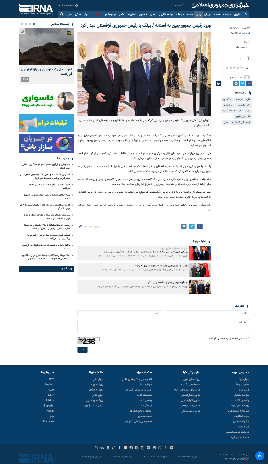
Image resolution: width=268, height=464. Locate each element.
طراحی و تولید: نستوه (233, 458)
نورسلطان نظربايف (241, 122)
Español (49, 406)
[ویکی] (102, 448)
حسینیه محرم (145, 416)
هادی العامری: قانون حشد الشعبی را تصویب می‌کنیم (48, 186)
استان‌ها (131, 14)
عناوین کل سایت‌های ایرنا (187, 390)
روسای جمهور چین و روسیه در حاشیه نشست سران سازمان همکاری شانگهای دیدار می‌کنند (146, 252)
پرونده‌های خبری (191, 379)
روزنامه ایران (96, 385)
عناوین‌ (237, 14)
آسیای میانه (240, 47)
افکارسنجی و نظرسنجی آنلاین (137, 379)
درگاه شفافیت (241, 416)
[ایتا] (137, 448)
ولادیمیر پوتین (243, 116)
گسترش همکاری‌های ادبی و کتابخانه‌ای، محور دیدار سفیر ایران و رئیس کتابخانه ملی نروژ (45, 176)
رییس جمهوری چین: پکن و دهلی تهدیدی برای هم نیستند (160, 266)
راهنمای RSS (242, 400)
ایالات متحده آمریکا (232, 111)
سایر (70, 14)
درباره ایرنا (244, 379)
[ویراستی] (125, 448)
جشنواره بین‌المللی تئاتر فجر (138, 421)
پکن (226, 122)
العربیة (51, 390)
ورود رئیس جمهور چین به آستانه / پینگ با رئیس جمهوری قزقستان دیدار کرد (145, 25)
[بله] (148, 448)
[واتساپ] (96, 448)
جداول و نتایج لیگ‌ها (141, 411)
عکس (122, 14)
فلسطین (143, 14)
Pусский (49, 411)
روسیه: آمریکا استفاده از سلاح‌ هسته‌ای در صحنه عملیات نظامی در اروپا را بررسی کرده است (47, 227)
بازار (86, 14)
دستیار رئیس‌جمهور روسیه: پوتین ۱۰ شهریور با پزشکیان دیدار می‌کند (48, 237)
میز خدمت (243, 427)
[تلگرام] (171, 448)
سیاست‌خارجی (165, 14)
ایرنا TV (95, 14)
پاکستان (228, 105)
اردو (52, 416)
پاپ (248, 99)
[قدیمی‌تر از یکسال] (200, 253)
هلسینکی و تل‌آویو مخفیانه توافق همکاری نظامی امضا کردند (46, 166)
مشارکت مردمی (241, 421)
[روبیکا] (160, 448)
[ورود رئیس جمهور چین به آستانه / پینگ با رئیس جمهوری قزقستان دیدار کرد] (144, 74)
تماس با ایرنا (242, 385)
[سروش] (131, 448)
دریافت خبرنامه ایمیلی (237, 432)
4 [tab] (22, 24)
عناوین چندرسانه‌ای (190, 411)
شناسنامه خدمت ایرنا (238, 411)
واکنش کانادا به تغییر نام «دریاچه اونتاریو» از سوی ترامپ (46, 247)
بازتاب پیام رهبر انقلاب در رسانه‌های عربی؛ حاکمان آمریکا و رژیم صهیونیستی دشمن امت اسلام (46, 257)
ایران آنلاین (97, 395)
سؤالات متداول (241, 395)
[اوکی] (107, 448)
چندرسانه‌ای (110, 14)
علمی (153, 14)
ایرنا (220, 5)
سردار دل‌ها (146, 385)
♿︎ (260, 455)
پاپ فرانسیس (243, 105)
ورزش (207, 14)
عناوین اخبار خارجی (190, 400)
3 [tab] (26, 24)
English (49, 385)
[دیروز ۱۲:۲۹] (46, 46)
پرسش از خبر (145, 400)
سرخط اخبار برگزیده (190, 385)
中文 (51, 379)
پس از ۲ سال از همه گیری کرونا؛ (174, 248)
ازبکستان (227, 99)
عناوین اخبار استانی (190, 395)
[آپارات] (154, 448)
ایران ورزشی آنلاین (93, 406)
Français (48, 421)
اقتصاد (216, 14)
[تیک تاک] (113, 448)
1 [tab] (34, 24)
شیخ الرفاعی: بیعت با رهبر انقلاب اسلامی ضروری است (46, 196)
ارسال (82, 350)
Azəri (51, 395)
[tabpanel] (46, 56)
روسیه (239, 99)
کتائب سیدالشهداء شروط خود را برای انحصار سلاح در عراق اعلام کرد (45, 206)
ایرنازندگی (98, 379)
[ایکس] (166, 448)
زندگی (78, 14)
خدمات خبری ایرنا (240, 437)
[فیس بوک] (119, 448)
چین (247, 111)
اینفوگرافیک (146, 406)
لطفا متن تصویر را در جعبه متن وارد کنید (229, 338)
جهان (198, 14)
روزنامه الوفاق (96, 390)
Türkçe (50, 400)
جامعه (190, 14)
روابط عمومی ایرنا (240, 406)
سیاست (227, 14)
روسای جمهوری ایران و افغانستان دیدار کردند (166, 282)
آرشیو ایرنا (244, 390)
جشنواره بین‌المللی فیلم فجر (138, 390)
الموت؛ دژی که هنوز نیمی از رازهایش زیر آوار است (46, 72)
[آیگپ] (142, 448)
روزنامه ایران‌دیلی (94, 400)
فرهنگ (180, 14)
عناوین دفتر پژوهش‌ (190, 406)
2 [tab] (30, 24)
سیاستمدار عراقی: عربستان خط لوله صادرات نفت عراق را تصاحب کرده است (47, 216)
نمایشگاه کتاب (144, 395)
